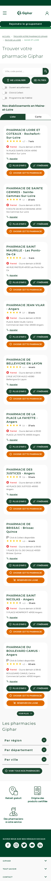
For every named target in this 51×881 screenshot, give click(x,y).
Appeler (13, 158)
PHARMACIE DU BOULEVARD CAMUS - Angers (23, 650)
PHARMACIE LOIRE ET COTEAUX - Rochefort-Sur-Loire (23, 133)
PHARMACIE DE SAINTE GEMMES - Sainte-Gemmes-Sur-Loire (24, 192)
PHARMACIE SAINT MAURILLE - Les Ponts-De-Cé (23, 250)
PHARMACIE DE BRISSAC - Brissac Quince (20, 527)
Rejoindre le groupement (25, 24)
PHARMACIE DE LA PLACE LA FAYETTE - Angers (22, 417)
